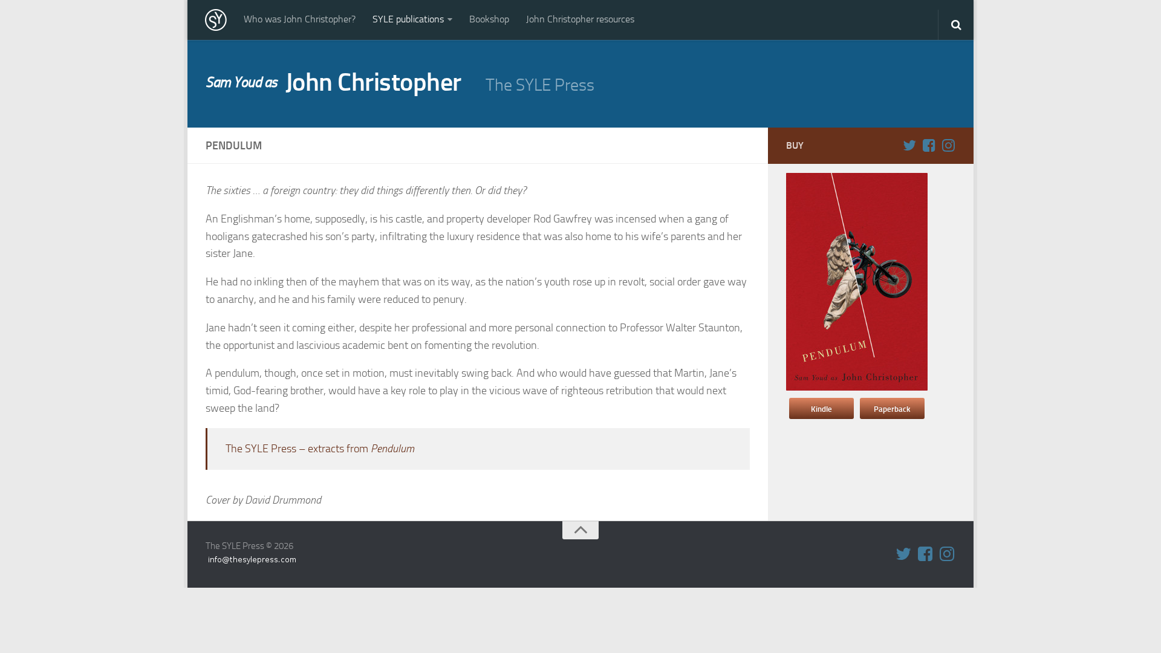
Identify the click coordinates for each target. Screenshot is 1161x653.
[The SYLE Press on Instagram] (948, 145)
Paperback (892, 409)
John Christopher (333, 82)
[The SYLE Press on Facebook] (929, 145)
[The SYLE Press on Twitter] (909, 145)
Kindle (821, 409)
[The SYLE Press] (216, 20)
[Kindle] (857, 387)
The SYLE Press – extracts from (320, 448)
